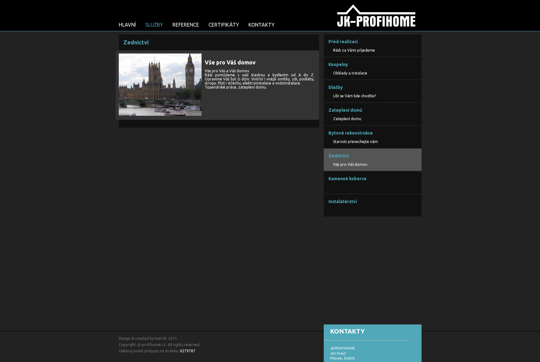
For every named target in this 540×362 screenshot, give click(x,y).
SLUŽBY (154, 25)
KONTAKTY (261, 25)
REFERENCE (185, 25)
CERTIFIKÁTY (223, 25)
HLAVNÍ (127, 25)
